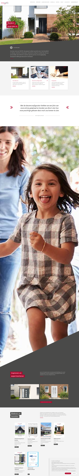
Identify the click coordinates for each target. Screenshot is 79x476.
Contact (61, 2)
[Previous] (1, 25)
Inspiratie (57, 2)
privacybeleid (73, 470)
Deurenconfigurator (45, 2)
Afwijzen (74, 473)
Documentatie (67, 2)
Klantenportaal (74, 2)
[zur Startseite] (4, 3)
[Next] (77, 25)
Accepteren (68, 473)
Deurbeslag (52, 2)
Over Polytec (32, 2)
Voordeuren (38, 2)
